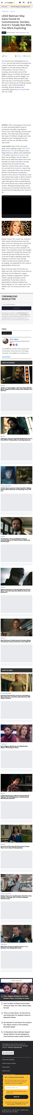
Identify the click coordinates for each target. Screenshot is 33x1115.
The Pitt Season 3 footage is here (20, 6)
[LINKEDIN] (16, 345)
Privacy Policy (18, 1103)
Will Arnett (26, 148)
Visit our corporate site (15, 1047)
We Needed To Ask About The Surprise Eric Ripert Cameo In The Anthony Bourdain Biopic (18, 1025)
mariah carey (7, 333)
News (4, 32)
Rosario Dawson (19, 155)
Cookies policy (6, 1071)
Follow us (19, 56)
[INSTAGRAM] (14, 345)
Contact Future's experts (9, 1063)
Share (5, 56)
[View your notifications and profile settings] (20, 2)
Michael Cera (9, 151)
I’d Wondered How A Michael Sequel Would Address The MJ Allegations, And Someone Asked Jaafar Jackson (17, 1034)
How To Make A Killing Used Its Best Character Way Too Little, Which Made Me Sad (17, 1006)
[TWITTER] (11, 345)
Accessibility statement (8, 1074)
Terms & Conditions (11, 1104)
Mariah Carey (19, 89)
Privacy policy (6, 1067)
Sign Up (16, 1097)
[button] (2, 2)
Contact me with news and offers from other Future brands (16, 1092)
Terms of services (22, 313)
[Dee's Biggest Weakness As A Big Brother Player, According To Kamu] (16, 992)
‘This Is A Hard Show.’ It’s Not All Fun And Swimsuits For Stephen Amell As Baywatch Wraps (17, 1015)
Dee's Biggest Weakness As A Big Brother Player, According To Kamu (16, 997)
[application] (16, 205)
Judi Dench (15, 284)
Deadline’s (18, 168)
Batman (13, 11)
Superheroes (5, 11)
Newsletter (28, 56)
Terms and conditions (8, 1059)
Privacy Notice (24, 314)
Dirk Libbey (12, 32)
